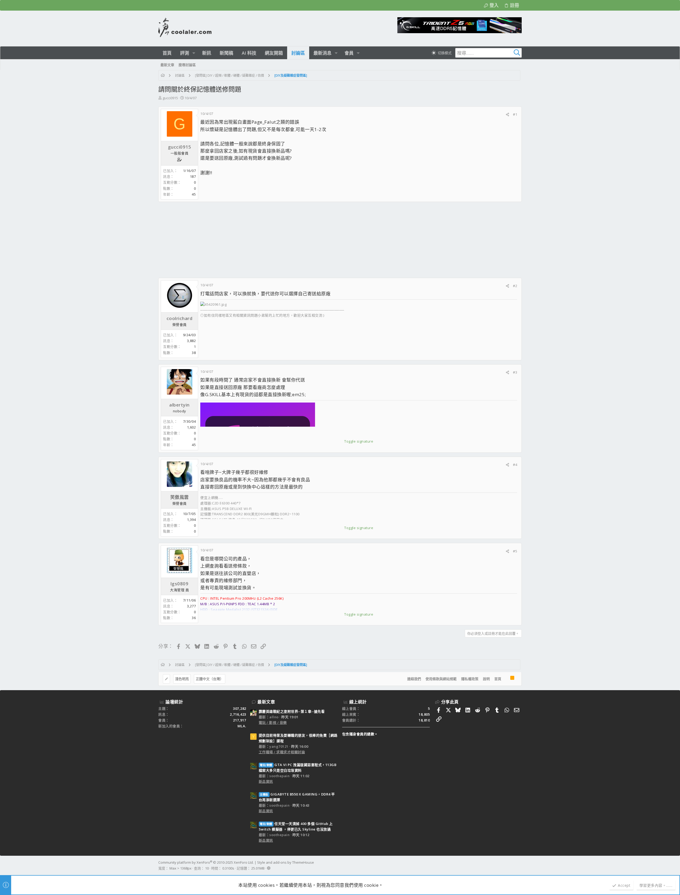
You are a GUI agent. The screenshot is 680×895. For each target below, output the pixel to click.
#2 (515, 285)
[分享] (507, 114)
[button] (194, 53)
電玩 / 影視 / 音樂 (273, 722)
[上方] (505, 679)
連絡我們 (414, 678)
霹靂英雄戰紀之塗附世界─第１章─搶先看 (292, 711)
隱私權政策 (469, 678)
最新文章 (266, 702)
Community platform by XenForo (206, 862)
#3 (515, 372)
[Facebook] (519, 865)
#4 (515, 464)
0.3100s (228, 868)
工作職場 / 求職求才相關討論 (282, 752)
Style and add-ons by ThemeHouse (285, 862)
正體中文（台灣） (209, 678)
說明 (486, 678)
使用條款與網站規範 (441, 678)
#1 (515, 114)
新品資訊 (266, 781)
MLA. (241, 726)
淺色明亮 (182, 678)
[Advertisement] (317, 240)
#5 (515, 551)
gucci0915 (170, 98)
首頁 (497, 678)
